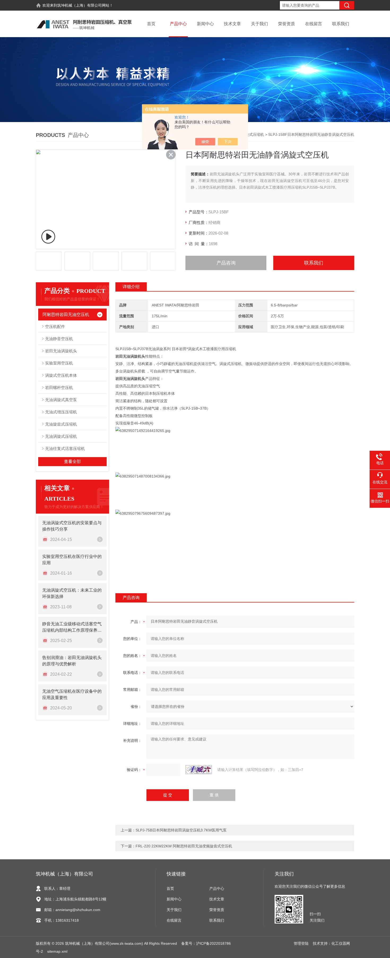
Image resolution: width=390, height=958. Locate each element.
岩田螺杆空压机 (59, 387)
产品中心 (178, 23)
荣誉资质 (286, 23)
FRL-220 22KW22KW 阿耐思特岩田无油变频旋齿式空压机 (184, 846)
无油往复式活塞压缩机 (65, 448)
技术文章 (232, 23)
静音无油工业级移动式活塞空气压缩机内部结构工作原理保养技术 (72, 628)
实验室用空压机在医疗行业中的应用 (72, 559)
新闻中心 (205, 23)
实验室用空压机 (59, 363)
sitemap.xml (57, 951)
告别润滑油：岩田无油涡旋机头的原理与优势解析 (72, 660)
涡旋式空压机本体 (61, 375)
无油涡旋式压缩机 (249, 134)
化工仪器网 (340, 943)
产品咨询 (226, 263)
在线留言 (313, 23)
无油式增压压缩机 (61, 412)
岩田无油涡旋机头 (61, 351)
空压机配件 (55, 326)
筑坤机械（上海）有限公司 (79, 5)
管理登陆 (301, 943)
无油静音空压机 (59, 338)
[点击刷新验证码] (198, 769)
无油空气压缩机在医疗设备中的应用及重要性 (72, 694)
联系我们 (340, 23)
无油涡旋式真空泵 (61, 399)
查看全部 (72, 461)
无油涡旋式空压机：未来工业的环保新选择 (72, 593)
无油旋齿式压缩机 (61, 424)
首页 (151, 23)
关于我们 (259, 23)
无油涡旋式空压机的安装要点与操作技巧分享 (72, 526)
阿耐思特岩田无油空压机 (65, 314)
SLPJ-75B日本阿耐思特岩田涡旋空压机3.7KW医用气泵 (181, 830)
